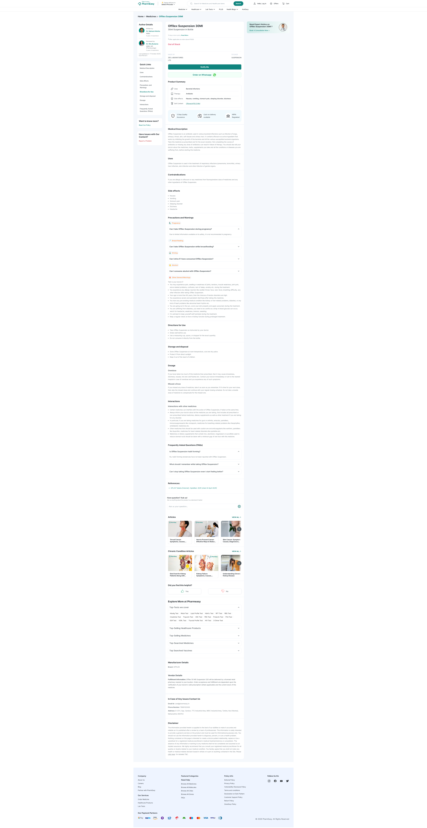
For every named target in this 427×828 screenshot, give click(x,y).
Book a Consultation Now (259, 30)
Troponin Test (188, 617)
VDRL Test (182, 620)
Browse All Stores (187, 794)
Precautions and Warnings (146, 86)
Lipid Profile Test (197, 613)
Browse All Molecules (188, 787)
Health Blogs (231, 9)
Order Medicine (143, 799)
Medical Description (147, 68)
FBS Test (207, 617)
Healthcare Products (145, 803)
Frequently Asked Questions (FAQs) (146, 110)
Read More (184, 35)
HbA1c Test (209, 613)
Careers (141, 783)
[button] (215, 3)
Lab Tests (209, 9)
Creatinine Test (175, 617)
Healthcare (195, 9)
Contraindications (146, 77)
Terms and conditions (232, 790)
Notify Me (204, 67)
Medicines (151, 16)
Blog (139, 787)
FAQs (183, 798)
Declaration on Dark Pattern (234, 794)
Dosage (142, 100)
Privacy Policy (229, 783)
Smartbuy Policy (230, 804)
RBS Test (228, 613)
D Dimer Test (218, 620)
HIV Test (208, 620)
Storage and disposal (147, 96)
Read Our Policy (145, 125)
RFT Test (219, 613)
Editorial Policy (229, 780)
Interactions (144, 104)
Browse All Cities (187, 791)
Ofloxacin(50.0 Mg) (193, 103)
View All (235, 517)
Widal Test (184, 613)
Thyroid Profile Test (196, 620)
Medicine (181, 9)
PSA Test (229, 617)
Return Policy (229, 801)
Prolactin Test (218, 617)
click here (171, 754)
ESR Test (173, 620)
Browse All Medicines (188, 784)
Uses (142, 72)
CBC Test (198, 617)
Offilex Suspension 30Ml (171, 16)
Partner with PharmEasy (146, 790)
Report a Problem (145, 141)
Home (141, 16)
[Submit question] (239, 506)
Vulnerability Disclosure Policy (235, 787)
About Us (141, 780)
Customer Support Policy (233, 797)
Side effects (144, 81)
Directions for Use (146, 92)
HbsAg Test (174, 613)
